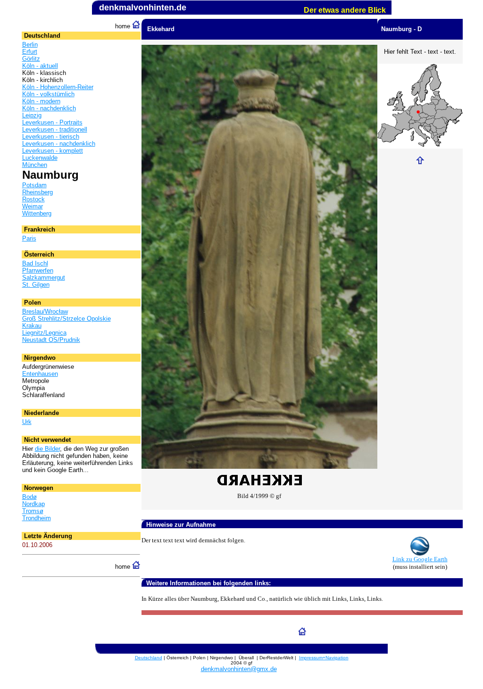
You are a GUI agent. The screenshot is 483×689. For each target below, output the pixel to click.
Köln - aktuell (40, 65)
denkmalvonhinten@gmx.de (239, 668)
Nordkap (33, 503)
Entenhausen (40, 373)
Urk (27, 421)
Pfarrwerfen (37, 270)
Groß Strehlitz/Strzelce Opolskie (66, 318)
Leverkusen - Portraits (52, 122)
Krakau (32, 325)
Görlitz (31, 58)
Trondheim (36, 518)
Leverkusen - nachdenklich (58, 143)
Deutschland (148, 657)
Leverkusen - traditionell (54, 129)
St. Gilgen (36, 284)
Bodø (29, 496)
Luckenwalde (40, 157)
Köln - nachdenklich (49, 108)
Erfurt (29, 51)
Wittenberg (36, 213)
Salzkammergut (43, 277)
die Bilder (47, 448)
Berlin (30, 44)
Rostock (33, 199)
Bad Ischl (35, 263)
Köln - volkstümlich (48, 94)
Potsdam (34, 185)
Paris (29, 238)
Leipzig (32, 115)
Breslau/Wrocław (45, 311)
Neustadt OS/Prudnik (51, 339)
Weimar (32, 206)
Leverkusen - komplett (52, 150)
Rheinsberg (37, 192)
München (34, 164)
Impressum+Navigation (324, 657)
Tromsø (32, 511)
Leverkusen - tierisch (50, 136)
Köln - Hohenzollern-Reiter (57, 87)
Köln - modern (41, 101)
